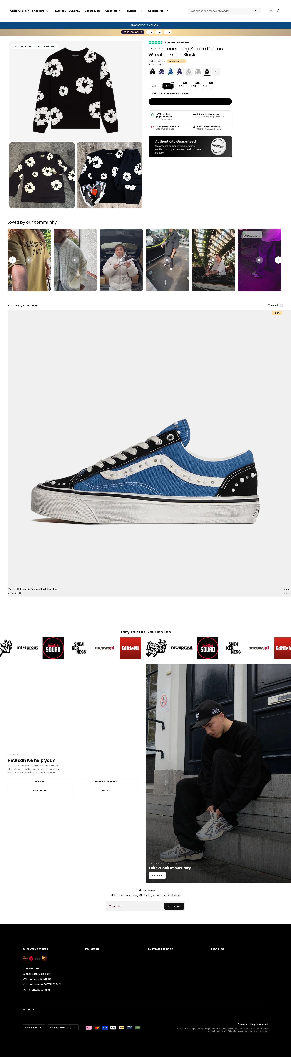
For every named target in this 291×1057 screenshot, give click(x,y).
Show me (157, 875)
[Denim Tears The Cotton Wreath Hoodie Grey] (189, 72)
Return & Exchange (106, 781)
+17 (216, 71)
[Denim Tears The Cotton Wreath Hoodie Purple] (180, 72)
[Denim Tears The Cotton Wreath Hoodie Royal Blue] (171, 72)
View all (273, 305)
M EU (182, 85)
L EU (195, 85)
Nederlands (31, 1027)
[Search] (256, 10)
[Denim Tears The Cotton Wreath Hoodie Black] (152, 72)
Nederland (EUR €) (60, 1027)
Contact (106, 790)
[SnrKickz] (19, 11)
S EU (170, 85)
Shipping (40, 781)
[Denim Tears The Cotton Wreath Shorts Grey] (198, 72)
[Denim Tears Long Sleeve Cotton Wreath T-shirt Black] (207, 72)
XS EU (155, 86)
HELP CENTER (39, 790)
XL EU (207, 85)
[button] (278, 11)
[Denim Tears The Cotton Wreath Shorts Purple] (162, 72)
